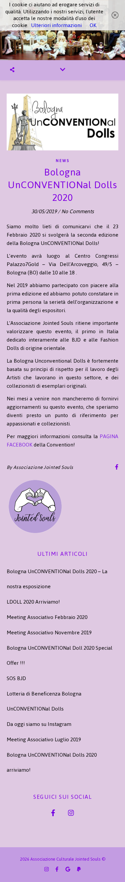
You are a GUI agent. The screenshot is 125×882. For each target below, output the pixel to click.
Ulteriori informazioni (56, 25)
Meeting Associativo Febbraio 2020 (47, 617)
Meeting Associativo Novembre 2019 (49, 632)
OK (93, 25)
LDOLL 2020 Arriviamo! (33, 602)
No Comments (77, 211)
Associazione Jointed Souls (43, 467)
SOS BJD (16, 678)
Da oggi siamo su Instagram (39, 724)
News (63, 161)
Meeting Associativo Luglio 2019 (44, 739)
